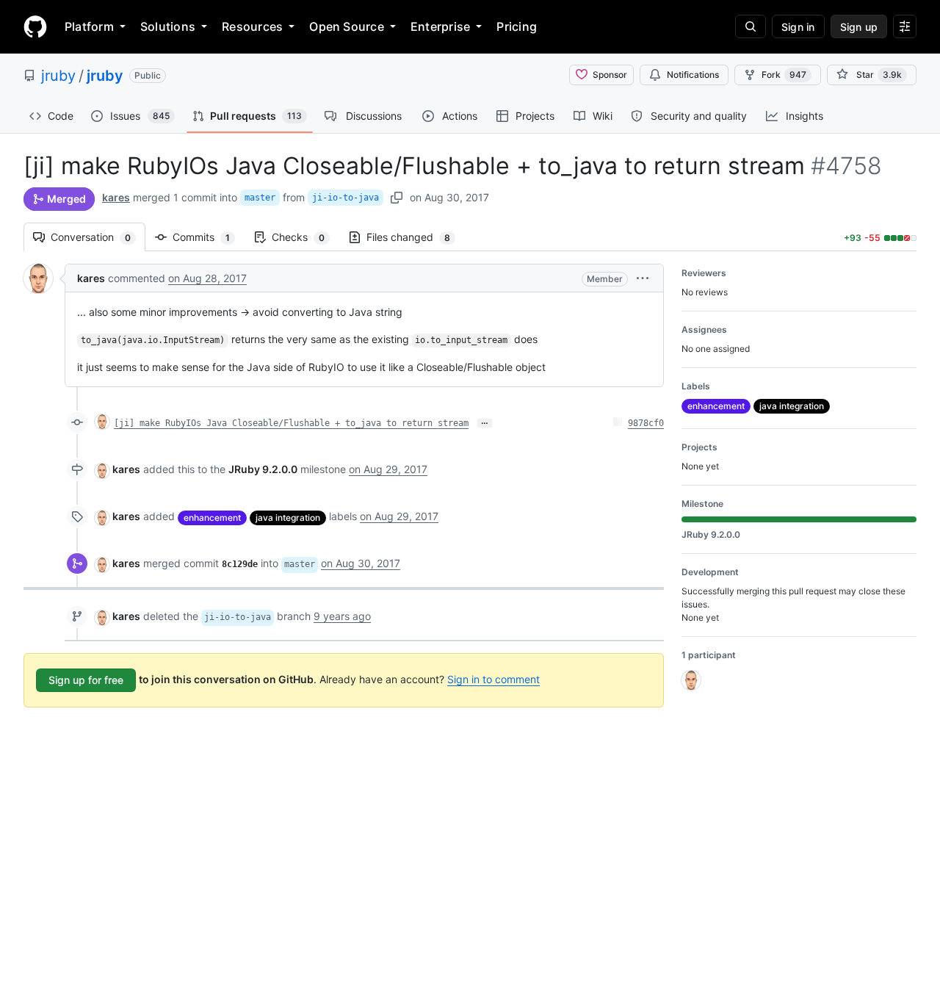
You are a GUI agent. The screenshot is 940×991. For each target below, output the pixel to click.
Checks (305, 237)
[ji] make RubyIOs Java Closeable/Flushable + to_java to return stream (291, 423)
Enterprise (440, 26)
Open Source (346, 26)
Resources (252, 26)
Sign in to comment (493, 679)
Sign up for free (85, 680)
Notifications (693, 74)
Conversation (98, 237)
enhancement (212, 517)
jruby (58, 75)
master (260, 197)
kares (116, 197)
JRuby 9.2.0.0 (262, 469)
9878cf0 (646, 423)
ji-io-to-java (345, 197)
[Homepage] (35, 26)
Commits (209, 237)
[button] (642, 278)
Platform (89, 26)
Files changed (415, 237)
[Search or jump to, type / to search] (750, 26)
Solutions (167, 26)
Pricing (516, 26)
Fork (784, 74)
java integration (288, 517)
